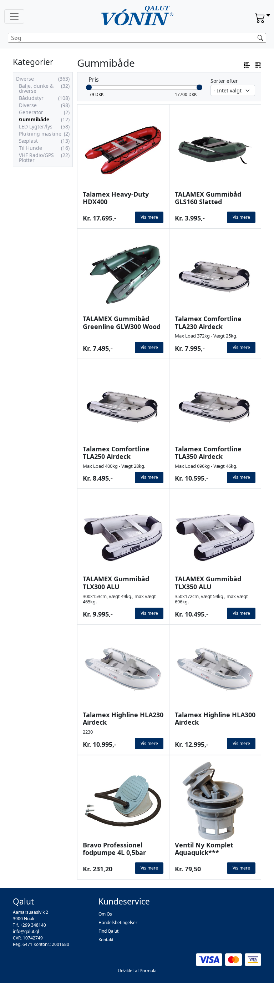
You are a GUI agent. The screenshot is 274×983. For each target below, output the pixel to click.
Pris (93, 79)
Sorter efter (224, 80)
